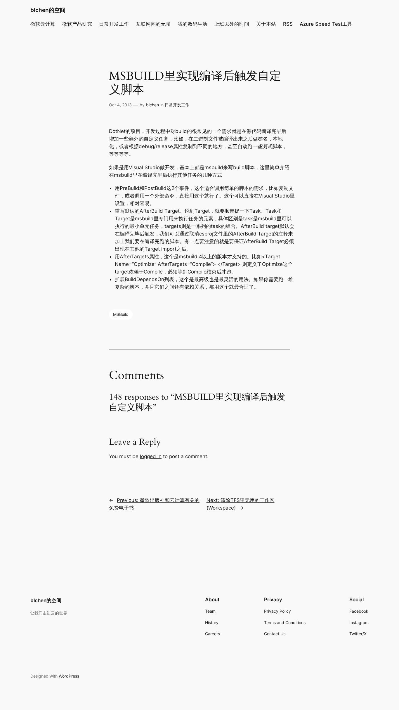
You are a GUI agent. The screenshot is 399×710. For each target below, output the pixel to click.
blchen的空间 (47, 9)
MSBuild (121, 314)
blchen (152, 104)
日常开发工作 (177, 104)
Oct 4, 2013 (120, 104)
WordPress (69, 675)
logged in (151, 456)
